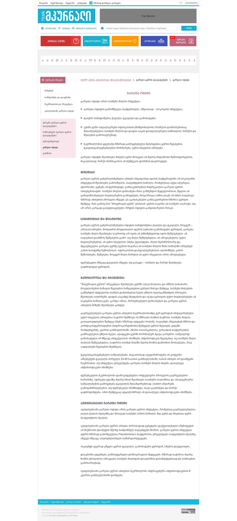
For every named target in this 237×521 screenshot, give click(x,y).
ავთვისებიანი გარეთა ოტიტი (59, 111)
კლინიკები (50, 28)
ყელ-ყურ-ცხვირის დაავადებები (106, 80)
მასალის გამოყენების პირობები (63, 516)
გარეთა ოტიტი (50, 147)
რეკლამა (70, 3)
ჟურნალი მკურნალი (86, 28)
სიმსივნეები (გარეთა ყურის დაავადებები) (57, 134)
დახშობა (47, 153)
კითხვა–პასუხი (73, 502)
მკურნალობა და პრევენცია (59, 104)
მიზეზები (49, 91)
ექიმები (66, 28)
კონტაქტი (82, 3)
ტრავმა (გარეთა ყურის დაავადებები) (54, 124)
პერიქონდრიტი (51, 142)
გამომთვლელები (123, 41)
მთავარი (43, 3)
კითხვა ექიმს (56, 41)
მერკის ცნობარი (181, 41)
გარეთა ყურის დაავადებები (152, 80)
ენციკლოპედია (93, 41)
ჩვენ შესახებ (57, 3)
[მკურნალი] (66, 16)
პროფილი (191, 3)
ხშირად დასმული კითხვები (107, 3)
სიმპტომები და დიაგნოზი (58, 98)
